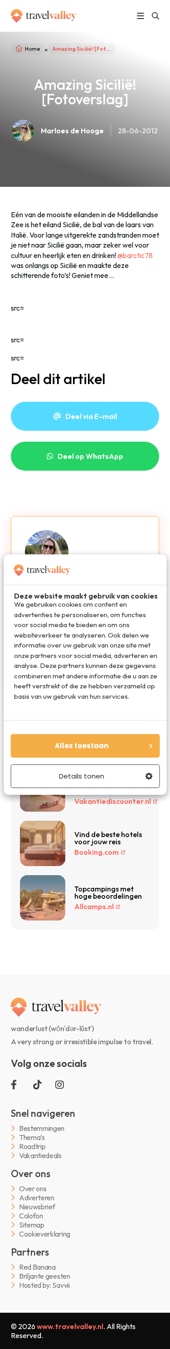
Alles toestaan (81, 745)
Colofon (31, 1216)
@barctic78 (135, 255)
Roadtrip (32, 1146)
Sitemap (31, 1225)
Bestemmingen (41, 1128)
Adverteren (36, 1197)
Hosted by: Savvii (44, 1285)
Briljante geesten (44, 1276)
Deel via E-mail (91, 416)
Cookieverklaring (44, 1234)
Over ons (32, 1188)
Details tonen (81, 776)
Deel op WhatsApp (90, 456)
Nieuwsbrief (37, 1207)
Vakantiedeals (40, 1155)
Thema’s (32, 1137)
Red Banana (37, 1267)
